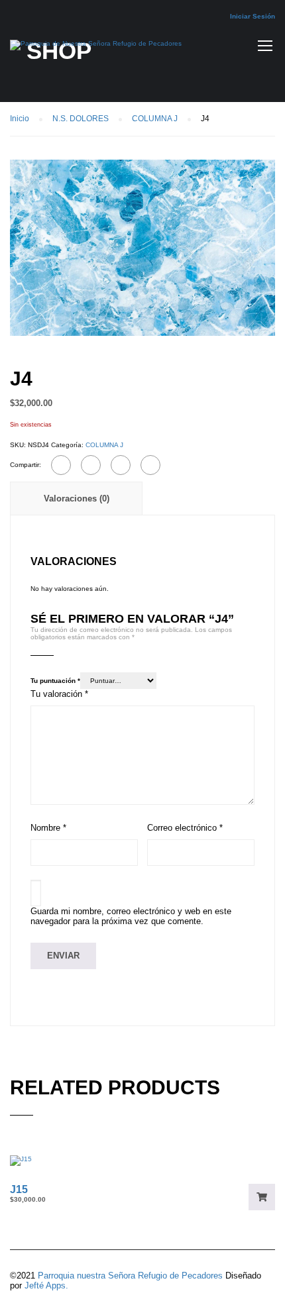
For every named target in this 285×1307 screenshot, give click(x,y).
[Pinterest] (150, 465)
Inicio (19, 118)
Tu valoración (59, 694)
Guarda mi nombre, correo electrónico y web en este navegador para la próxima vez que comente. (130, 916)
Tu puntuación (55, 680)
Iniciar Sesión (252, 16)
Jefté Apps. (46, 1285)
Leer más (262, 1197)
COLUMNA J (155, 118)
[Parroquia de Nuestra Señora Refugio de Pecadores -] (96, 48)
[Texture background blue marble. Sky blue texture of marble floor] (142, 247)
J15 (19, 1189)
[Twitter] (121, 465)
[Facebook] (61, 465)
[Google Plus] (91, 465)
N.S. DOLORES (80, 118)
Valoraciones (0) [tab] (76, 498)
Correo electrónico (185, 828)
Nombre (48, 828)
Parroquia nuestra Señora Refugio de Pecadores (130, 1276)
